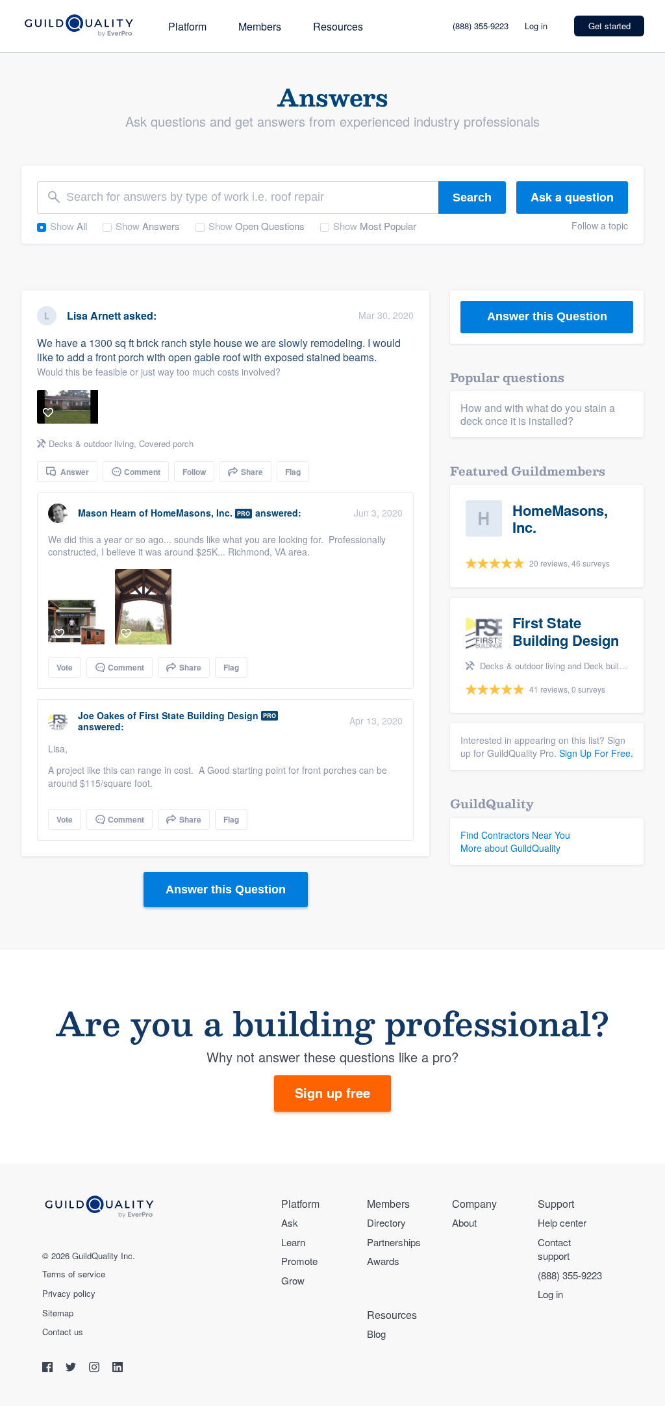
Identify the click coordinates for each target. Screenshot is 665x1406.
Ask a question (572, 196)
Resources (338, 26)
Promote (299, 1261)
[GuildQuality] (78, 26)
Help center (562, 1222)
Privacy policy (68, 1293)
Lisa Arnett (94, 315)
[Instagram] (95, 1368)
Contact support (554, 1248)
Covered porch (166, 443)
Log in (536, 25)
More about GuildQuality (510, 847)
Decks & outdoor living (91, 443)
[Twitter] (72, 1368)
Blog (376, 1333)
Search (472, 197)
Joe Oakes (101, 715)
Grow (293, 1280)
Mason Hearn (107, 512)
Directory (386, 1222)
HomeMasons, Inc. (191, 512)
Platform (187, 26)
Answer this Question (226, 889)
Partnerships (394, 1242)
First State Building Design (198, 715)
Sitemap (57, 1313)
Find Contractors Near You (515, 834)
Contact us (62, 1332)
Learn (293, 1242)
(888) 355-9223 (480, 25)
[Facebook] (48, 1368)
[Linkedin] (117, 1368)
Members (259, 26)
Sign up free (332, 1092)
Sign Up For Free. (596, 753)
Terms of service (73, 1274)
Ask (289, 1222)
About (464, 1222)
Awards (383, 1261)
